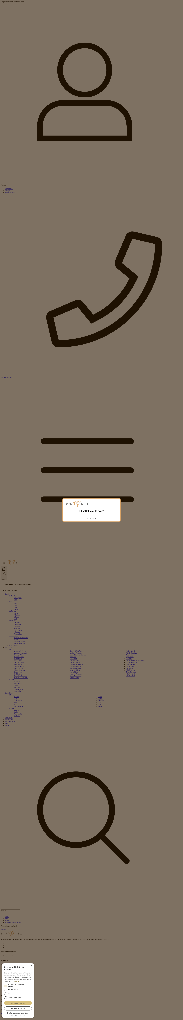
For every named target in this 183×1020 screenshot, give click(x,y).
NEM (89, 518)
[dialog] (18, 990)
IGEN (94, 518)
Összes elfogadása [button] (18, 1003)
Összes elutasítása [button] (18, 1008)
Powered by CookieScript (18, 1015)
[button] (18, 1013)
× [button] (31, 965)
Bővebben (16, 981)
